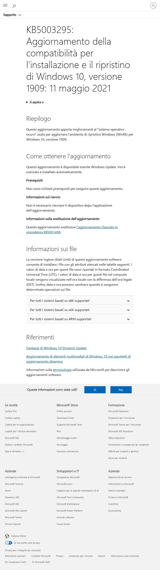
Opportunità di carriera (120, 477)
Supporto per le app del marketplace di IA (78, 490)
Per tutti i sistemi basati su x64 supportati (59, 309)
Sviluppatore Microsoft (68, 477)
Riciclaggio (62, 444)
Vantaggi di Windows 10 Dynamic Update (56, 348)
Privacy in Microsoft (118, 497)
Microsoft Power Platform (69, 510)
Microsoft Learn (64, 483)
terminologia (62, 369)
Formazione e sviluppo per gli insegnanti (128, 444)
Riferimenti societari (15, 555)
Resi (59, 431)
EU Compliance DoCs (15, 562)
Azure (8, 490)
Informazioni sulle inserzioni (125, 555)
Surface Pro (10, 411)
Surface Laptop (12, 417)
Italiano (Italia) (18, 535)
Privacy (59, 555)
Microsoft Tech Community (70, 497)
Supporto (10, 15)
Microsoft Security (14, 483)
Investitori (113, 503)
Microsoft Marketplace (68, 503)
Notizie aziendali (116, 490)
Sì (95, 389)
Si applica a (36, 102)
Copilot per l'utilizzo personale (20, 431)
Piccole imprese (13, 524)
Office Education (116, 437)
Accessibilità (114, 510)
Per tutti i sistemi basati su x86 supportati (59, 300)
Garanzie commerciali (68, 451)
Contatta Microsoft (40, 555)
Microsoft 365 (12, 437)
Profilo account (64, 411)
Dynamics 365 (12, 497)
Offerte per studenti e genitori (123, 451)
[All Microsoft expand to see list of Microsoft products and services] (5, 6)
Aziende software (65, 517)
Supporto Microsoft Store (69, 424)
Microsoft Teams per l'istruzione (124, 424)
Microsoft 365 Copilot (16, 510)
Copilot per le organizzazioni (19, 424)
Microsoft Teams (13, 517)
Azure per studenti (117, 458)
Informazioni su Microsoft (121, 483)
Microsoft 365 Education (120, 431)
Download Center (65, 417)
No (121, 389)
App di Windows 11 (14, 451)
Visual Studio (63, 524)
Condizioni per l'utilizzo (80, 555)
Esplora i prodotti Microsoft (19, 444)
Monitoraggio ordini (67, 437)
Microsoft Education (118, 411)
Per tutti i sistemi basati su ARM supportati (60, 319)
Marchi (101, 555)
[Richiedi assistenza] (14, 5)
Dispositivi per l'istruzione (121, 417)
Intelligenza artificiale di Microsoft (22, 477)
